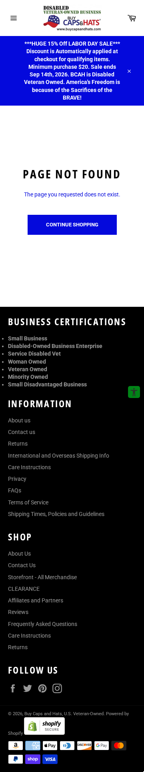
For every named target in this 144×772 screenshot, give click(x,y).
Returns (18, 443)
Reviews (18, 612)
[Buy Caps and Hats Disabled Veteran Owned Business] (72, 18)
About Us (19, 553)
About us (19, 420)
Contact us (21, 432)
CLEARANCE (24, 589)
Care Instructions (29, 467)
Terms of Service (28, 502)
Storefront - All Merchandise (42, 577)
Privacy (17, 479)
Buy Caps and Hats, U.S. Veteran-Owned (64, 713)
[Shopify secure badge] (44, 733)
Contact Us (22, 565)
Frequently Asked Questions (42, 624)
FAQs (14, 490)
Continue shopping (72, 225)
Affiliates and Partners (35, 600)
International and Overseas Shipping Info (58, 455)
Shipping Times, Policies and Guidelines (56, 514)
